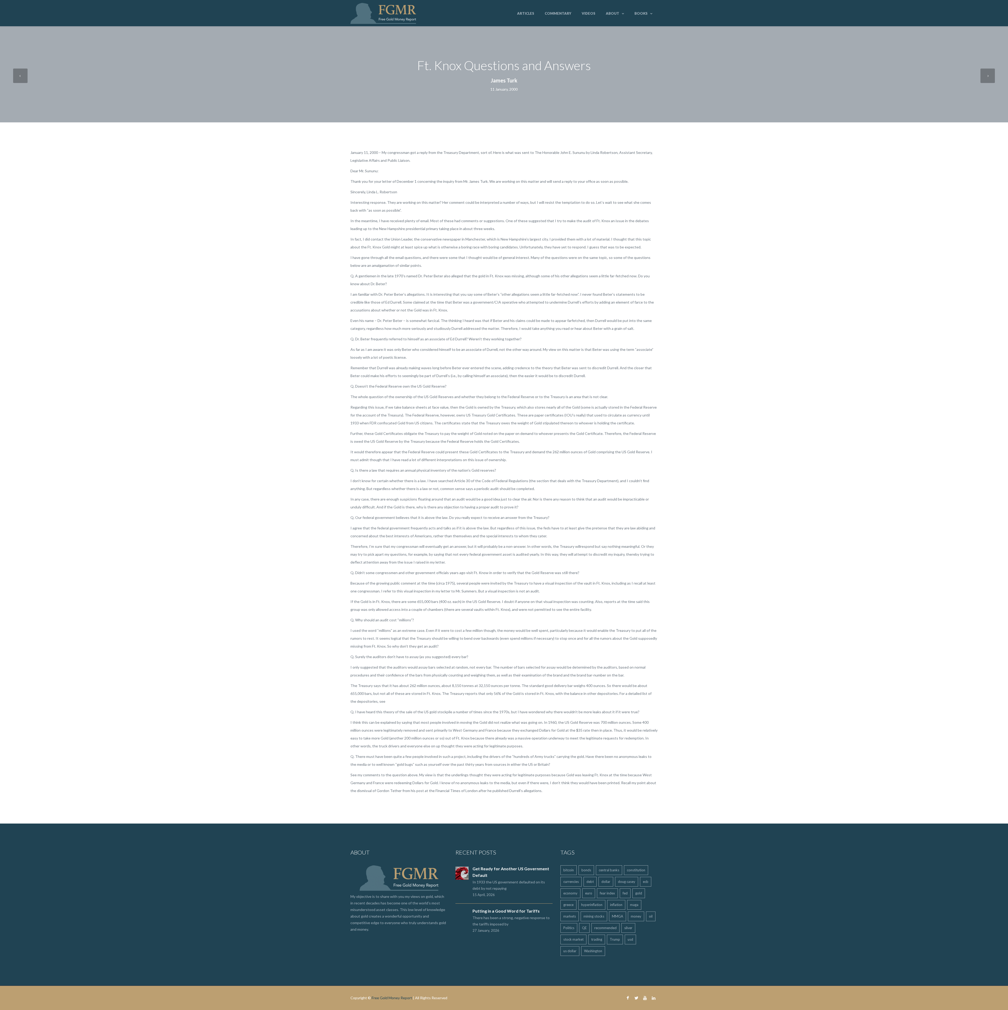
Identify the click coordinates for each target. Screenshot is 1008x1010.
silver (628, 928)
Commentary (558, 13)
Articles (525, 13)
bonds (586, 870)
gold (638, 893)
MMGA (617, 916)
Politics (568, 928)
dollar (605, 881)
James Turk (504, 80)
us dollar (569, 951)
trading (596, 939)
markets (569, 916)
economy (570, 893)
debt (590, 881)
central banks (609, 870)
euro (588, 893)
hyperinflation (591, 905)
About (612, 13)
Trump (615, 939)
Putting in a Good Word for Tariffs (506, 910)
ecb (645, 881)
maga (634, 905)
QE (584, 928)
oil (651, 916)
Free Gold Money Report (392, 998)
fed (625, 893)
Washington (593, 951)
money (636, 916)
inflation (616, 905)
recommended (605, 928)
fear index (607, 893)
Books (641, 13)
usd (630, 939)
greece (568, 905)
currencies (571, 881)
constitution (636, 870)
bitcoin (568, 870)
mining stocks (594, 916)
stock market (573, 939)
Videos (588, 13)
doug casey (626, 881)
